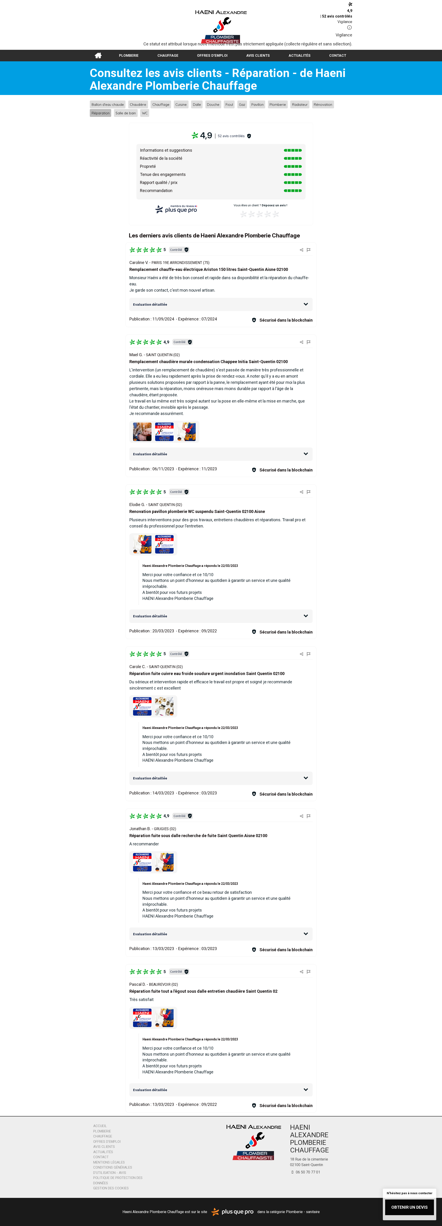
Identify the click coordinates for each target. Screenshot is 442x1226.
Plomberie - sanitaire (303, 1211)
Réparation (101, 113)
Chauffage (167, 55)
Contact (337, 55)
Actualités (300, 55)
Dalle (197, 104)
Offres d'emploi (212, 55)
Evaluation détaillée (150, 304)
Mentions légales (109, 1162)
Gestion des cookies (111, 1188)
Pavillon (257, 104)
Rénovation (323, 104)
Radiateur (300, 104)
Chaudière (138, 104)
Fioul (229, 104)
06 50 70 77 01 (307, 1172)
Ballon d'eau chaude (108, 104)
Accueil (98, 55)
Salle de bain (126, 113)
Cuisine (181, 104)
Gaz (242, 104)
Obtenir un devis (409, 1207)
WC (145, 113)
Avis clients (258, 55)
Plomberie (129, 55)
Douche (213, 104)
